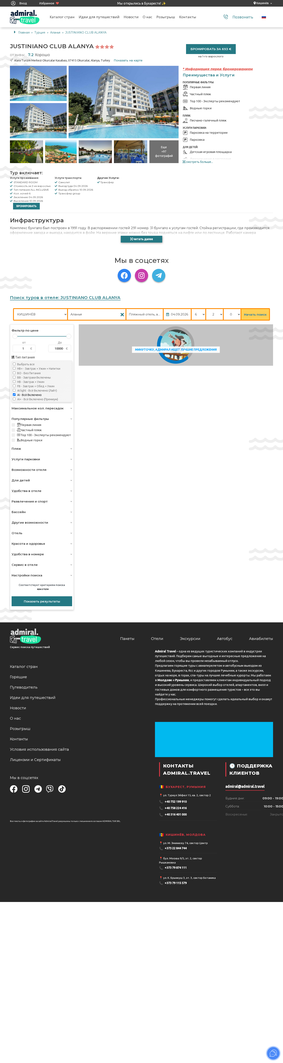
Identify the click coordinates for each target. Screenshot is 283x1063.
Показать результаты (42, 601)
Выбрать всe (26, 364)
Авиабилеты (261, 638)
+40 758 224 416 (173, 808)
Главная (24, 32)
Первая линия (31, 425)
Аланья (55, 32)
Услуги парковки (26, 459)
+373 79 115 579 (173, 883)
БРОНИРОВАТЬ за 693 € (211, 49)
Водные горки (31, 440)
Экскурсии (190, 638)
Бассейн (19, 512)
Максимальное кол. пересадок (38, 408)
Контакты (187, 16)
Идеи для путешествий (99, 16)
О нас (147, 16)
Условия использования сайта (39, 749)
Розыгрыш (165, 16)
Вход (23, 3)
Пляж (16, 449)
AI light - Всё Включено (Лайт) (37, 390)
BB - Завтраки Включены (34, 377)
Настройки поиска (27, 575)
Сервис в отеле (25, 565)
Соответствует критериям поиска (42, 586)
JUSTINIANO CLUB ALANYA (85, 32)
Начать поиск (255, 314)
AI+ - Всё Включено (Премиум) (37, 399)
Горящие (18, 677)
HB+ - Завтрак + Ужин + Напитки (38, 368)
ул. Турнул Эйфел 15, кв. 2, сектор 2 (187, 795)
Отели (157, 638)
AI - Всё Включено (29, 395)
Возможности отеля (29, 470)
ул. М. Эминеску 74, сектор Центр (185, 843)
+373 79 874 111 (173, 868)
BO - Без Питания (29, 373)
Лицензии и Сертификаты (35, 760)
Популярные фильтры (30, 419)
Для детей (21, 480)
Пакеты (127, 638)
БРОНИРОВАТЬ (26, 205)
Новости (131, 16)
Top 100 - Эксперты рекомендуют (46, 435)
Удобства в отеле (26, 491)
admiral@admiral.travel (245, 786)
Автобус (224, 638)
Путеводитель (23, 687)
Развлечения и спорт (30, 501)
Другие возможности (30, 522)
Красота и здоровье (28, 544)
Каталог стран (62, 16)
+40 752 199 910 (173, 802)
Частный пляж (31, 430)
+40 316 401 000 (173, 815)
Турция (40, 32)
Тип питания (24, 357)
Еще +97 (164, 152)
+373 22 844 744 (173, 848)
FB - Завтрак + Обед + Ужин (35, 386)
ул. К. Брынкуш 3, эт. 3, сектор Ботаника (189, 877)
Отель (17, 533)
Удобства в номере (28, 554)
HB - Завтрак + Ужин (30, 382)
